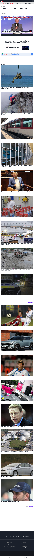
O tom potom (22, 3)
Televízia (5, 534)
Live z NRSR (7, 3)
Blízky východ (12, 3)
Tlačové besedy (3, 6)
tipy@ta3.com (9, 544)
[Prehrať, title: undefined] (17, 25)
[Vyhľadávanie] (30, 1)
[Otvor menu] (33, 1)
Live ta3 (3, 3)
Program (9, 534)
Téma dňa (29, 3)
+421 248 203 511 (24, 544)
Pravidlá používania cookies (24, 536)
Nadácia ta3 (24, 534)
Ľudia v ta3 (7, 536)
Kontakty (29, 534)
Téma (26, 3)
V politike (16, 3)
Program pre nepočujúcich (14, 536)
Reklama (13, 534)
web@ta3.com (9, 547)
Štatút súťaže (18, 534)
